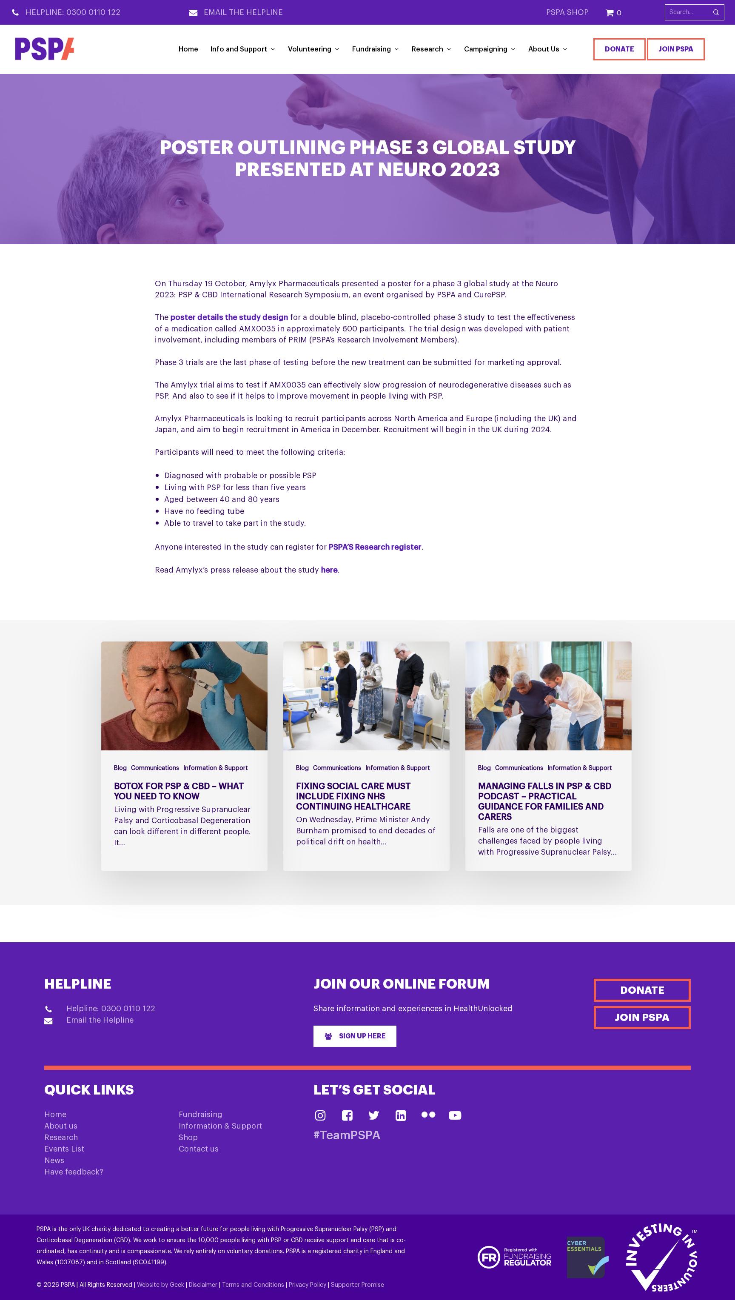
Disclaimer (203, 1285)
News (54, 1160)
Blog (120, 768)
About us (60, 1126)
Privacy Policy (307, 1285)
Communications (155, 768)
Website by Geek (160, 1285)
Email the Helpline (243, 12)
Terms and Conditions (253, 1285)
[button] (354, 1036)
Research (61, 1137)
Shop (188, 1137)
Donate (619, 49)
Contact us (199, 1149)
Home (55, 1114)
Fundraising (200, 1114)
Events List (64, 1149)
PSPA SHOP (567, 12)
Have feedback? (73, 1172)
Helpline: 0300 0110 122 (73, 12)
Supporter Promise (357, 1285)
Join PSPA (675, 49)
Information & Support (215, 768)
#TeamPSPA (347, 1135)
